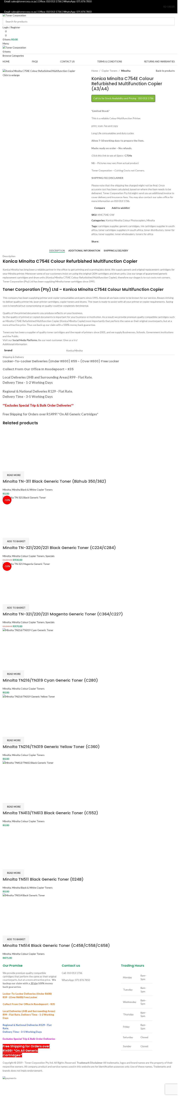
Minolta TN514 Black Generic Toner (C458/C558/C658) (56, 945)
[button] (16, 541)
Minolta (125, 70)
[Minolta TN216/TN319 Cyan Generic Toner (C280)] (89, 645)
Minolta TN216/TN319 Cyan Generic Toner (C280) (50, 680)
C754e (128, 155)
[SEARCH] (171, 21)
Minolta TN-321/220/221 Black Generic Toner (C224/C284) (59, 547)
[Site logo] (14, 15)
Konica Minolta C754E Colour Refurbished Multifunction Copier (70, 261)
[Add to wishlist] (25, 467)
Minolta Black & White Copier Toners (32, 489)
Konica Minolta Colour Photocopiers (126, 220)
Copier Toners (109, 70)
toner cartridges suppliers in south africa (120, 229)
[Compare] (7, 467)
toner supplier (106, 234)
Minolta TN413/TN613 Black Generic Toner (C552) (50, 813)
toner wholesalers (125, 234)
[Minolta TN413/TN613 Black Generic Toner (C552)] (89, 777)
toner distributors (154, 229)
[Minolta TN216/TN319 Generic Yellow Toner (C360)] (89, 711)
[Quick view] (16, 467)
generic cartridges (130, 226)
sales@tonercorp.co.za (23, 11)
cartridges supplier (108, 226)
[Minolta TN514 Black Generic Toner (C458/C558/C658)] (89, 910)
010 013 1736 (53, 11)
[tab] (57, 250)
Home (94, 70)
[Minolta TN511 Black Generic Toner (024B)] (89, 844)
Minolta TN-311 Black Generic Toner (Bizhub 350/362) (54, 481)
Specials (50, 555)
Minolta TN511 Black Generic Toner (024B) (43, 879)
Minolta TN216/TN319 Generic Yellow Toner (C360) (51, 746)
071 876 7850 (84, 11)
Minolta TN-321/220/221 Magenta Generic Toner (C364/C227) (63, 614)
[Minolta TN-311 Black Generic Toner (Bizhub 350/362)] (89, 446)
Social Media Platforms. (25, 340)
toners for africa (144, 234)
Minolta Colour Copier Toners (28, 555)
